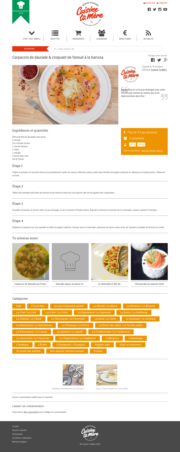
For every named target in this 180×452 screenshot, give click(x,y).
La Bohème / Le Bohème (141, 306)
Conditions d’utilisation (21, 438)
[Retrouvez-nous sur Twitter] (154, 9)
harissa (159, 150)
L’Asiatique (22, 344)
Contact (15, 426)
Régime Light (102, 344)
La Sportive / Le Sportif (69, 331)
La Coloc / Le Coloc (57, 312)
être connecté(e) (31, 412)
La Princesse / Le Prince (75, 325)
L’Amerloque (136, 338)
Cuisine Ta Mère (159, 69)
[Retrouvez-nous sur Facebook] (149, 9)
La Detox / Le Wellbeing (133, 312)
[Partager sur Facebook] (153, 61)
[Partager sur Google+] (166, 61)
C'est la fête (37, 306)
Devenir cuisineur (19, 430)
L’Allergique (112, 338)
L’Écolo (42, 344)
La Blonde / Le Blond (105, 306)
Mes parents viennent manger (67, 351)
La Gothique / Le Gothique (141, 318)
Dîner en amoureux (131, 344)
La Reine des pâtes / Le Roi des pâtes (120, 325)
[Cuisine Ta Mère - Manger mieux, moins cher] (90, 13)
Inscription (150, 3)
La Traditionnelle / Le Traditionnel (111, 331)
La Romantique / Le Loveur (31, 331)
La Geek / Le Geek (105, 318)
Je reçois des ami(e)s (28, 351)
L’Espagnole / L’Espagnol (70, 344)
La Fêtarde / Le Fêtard (29, 318)
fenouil (152, 150)
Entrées (98, 351)
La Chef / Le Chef (26, 312)
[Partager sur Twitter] (159, 61)
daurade (145, 150)
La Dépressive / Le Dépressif (94, 312)
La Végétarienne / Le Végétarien (77, 338)
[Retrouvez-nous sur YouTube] (165, 9)
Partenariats (17, 434)
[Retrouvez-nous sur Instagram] (160, 9)
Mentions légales (19, 442)
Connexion (162, 3)
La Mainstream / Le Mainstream (34, 325)
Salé (18, 306)
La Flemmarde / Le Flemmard (68, 318)
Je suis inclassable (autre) (69, 306)
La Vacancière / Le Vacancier (32, 338)
